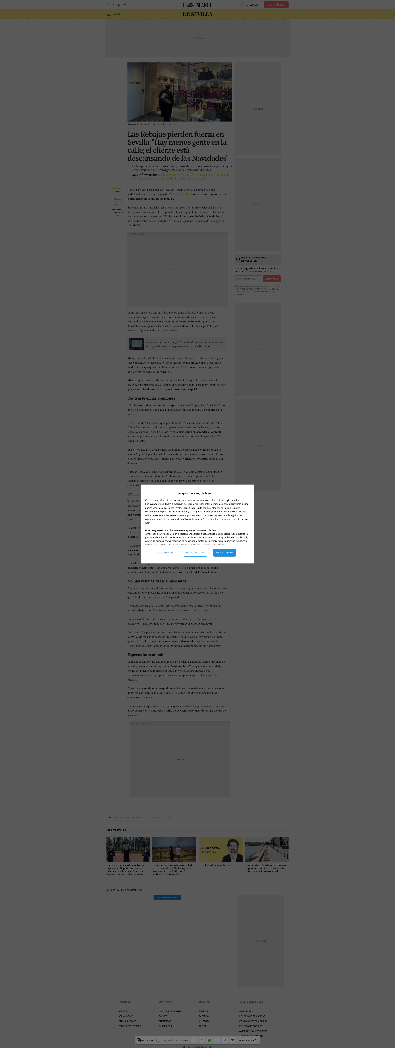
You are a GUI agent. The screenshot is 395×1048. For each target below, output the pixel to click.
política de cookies (222, 518)
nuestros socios (190, 500)
